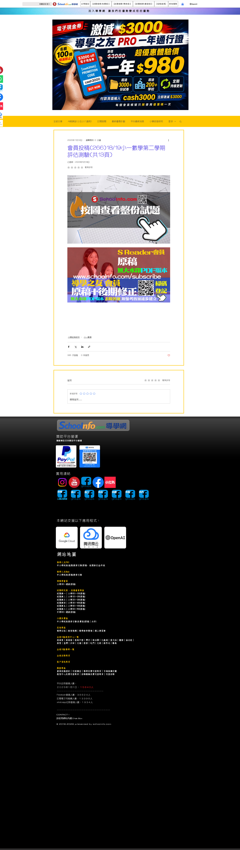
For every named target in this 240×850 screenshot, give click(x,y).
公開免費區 (62, 618)
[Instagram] (62, 482)
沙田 (72, 643)
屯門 (92, 643)
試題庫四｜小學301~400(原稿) (71, 603)
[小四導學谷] (116, 495)
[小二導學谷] (89, 495)
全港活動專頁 (63, 655)
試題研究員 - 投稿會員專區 (70, 590)
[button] (85, 4)
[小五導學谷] (130, 495)
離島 (114, 643)
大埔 (79, 643)
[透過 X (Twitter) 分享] (75, 346)
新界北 (106, 643)
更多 (170, 121)
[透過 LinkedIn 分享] (82, 346)
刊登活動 (110, 674)
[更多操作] (168, 140)
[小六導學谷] (143, 495)
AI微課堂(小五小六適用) (80, 121)
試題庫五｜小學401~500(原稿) (71, 606)
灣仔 (88, 640)
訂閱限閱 (101, 121)
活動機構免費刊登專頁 (92, 674)
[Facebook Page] (98, 482)
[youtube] (74, 482)
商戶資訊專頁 (63, 662)
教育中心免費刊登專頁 (68, 674)
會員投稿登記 (63, 671)
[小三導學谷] (103, 495)
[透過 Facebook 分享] (68, 346)
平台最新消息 (137, 121)
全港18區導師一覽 (65, 649)
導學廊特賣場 (85, 631)
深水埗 (95, 640)
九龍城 (104, 640)
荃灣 (65, 643)
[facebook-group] (86, 482)
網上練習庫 (100, 631)
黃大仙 (113, 640)
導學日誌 (61, 631)
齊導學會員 (62, 581)
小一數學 (88, 337)
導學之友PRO (63, 562)
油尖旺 (129, 640)
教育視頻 (72, 631)
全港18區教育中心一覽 (68, 637)
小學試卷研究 (156, 121)
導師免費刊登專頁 (92, 671)
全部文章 (57, 121)
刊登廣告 (76, 671)
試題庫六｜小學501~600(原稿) (71, 609)
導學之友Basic (63, 572)
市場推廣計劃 (110, 671)
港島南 (69, 640)
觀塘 (121, 640)
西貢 (85, 643)
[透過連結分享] (89, 346)
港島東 (60, 640)
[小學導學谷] (62, 495)
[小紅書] (110, 482)
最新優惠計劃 (118, 121)
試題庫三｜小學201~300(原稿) (71, 600)
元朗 (99, 643)
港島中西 (79, 640)
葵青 (59, 643)
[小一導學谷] (75, 495)
